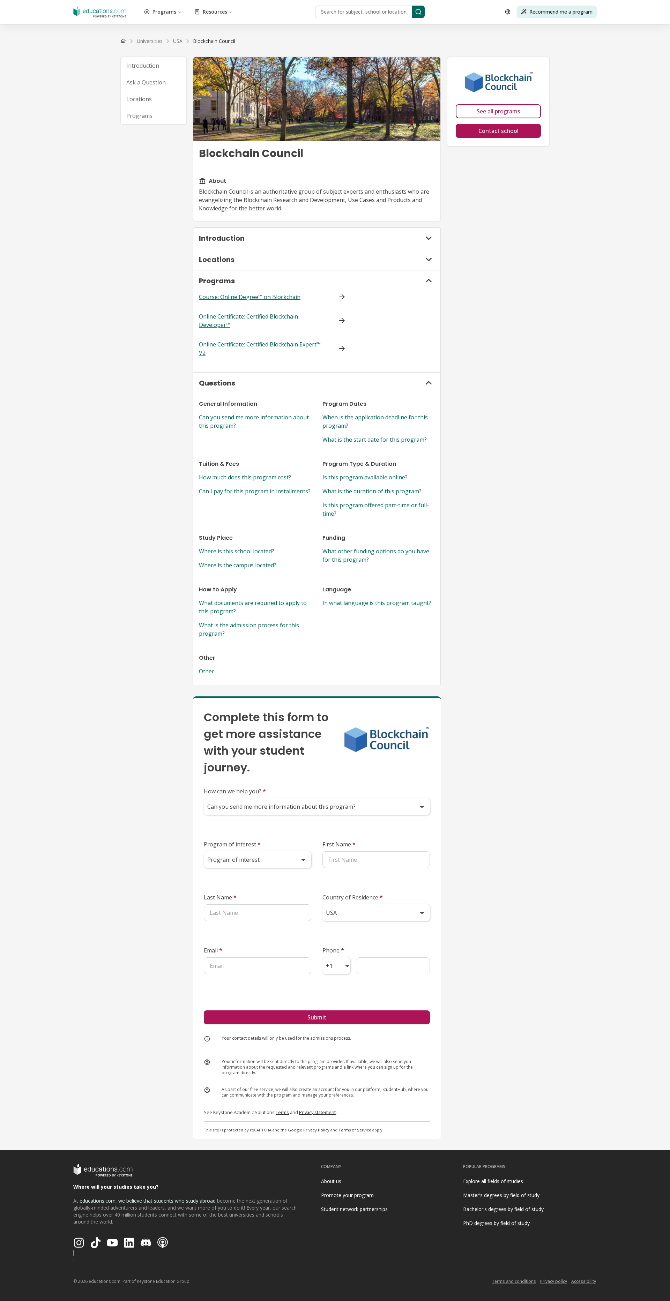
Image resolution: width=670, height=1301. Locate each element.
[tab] (153, 65)
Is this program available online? (365, 477)
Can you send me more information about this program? (254, 421)
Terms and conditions (514, 1281)
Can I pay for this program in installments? (255, 491)
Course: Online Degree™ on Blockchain (249, 297)
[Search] (418, 12)
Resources (215, 11)
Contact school (498, 131)
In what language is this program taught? (376, 603)
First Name (339, 844)
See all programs (498, 111)
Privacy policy (553, 1281)
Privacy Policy (316, 1129)
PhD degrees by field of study (496, 1223)
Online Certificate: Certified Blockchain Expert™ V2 (260, 349)
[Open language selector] (507, 12)
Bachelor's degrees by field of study (503, 1209)
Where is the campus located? (237, 565)
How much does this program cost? (245, 477)
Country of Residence (352, 897)
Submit (316, 1017)
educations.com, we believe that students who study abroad (148, 1200)
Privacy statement (317, 1112)
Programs (164, 11)
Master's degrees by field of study (501, 1195)
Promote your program (347, 1195)
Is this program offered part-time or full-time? (375, 509)
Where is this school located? (236, 551)
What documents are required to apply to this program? (253, 607)
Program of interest (232, 844)
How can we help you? (235, 791)
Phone (333, 950)
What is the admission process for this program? (249, 629)
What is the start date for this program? (374, 439)
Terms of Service (354, 1129)
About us (331, 1181)
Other (206, 671)
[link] (214, 41)
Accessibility (583, 1281)
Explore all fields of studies (493, 1181)
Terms (282, 1112)
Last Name (220, 897)
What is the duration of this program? (372, 491)
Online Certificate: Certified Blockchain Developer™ (248, 321)
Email (213, 950)
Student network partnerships (354, 1209)
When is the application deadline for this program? (375, 421)
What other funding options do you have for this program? (375, 555)
